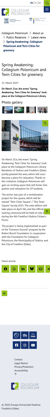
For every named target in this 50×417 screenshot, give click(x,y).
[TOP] (47, 211)
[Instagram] (25, 345)
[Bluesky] (32, 269)
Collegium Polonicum (15, 33)
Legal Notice (21, 363)
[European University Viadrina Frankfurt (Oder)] (37, 20)
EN (31, 2)
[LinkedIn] (23, 269)
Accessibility (21, 370)
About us (38, 33)
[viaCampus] (16, 335)
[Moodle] (25, 335)
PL (36, 2)
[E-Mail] (40, 269)
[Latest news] (29, 293)
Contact (18, 359)
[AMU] (12, 20)
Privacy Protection (23, 366)
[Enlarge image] (45, 123)
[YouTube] (33, 345)
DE (39, 2)
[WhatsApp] (14, 269)
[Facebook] (5, 269)
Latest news (38, 37)
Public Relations (16, 37)
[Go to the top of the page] (15, 374)
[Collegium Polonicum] (15, 12)
